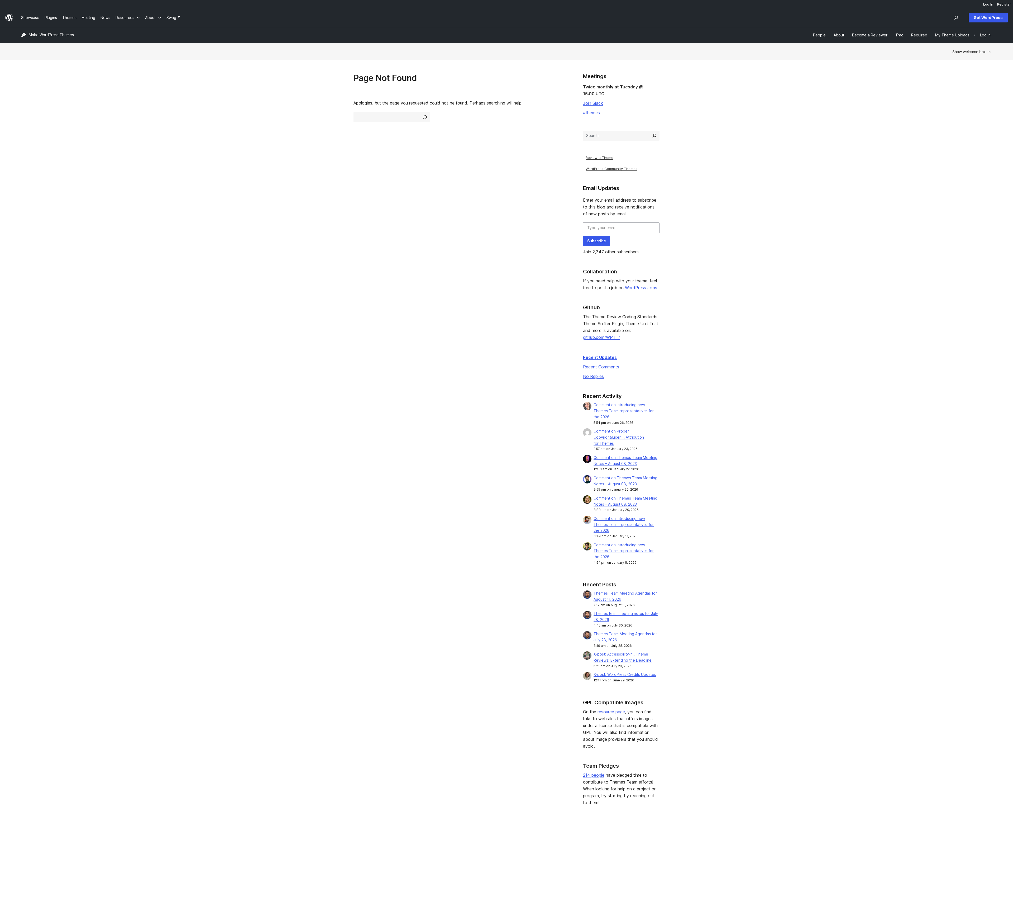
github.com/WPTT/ (601, 337)
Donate (615, 857)
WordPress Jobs (641, 287)
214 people (593, 775)
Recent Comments (601, 366)
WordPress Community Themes (611, 169)
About (26, 840)
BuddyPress (815, 865)
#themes (591, 112)
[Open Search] (956, 17)
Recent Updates (600, 357)
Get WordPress (988, 17)
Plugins (222, 857)
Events (613, 849)
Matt (808, 849)
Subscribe (596, 241)
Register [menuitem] (1004, 4)
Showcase (225, 840)
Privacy (27, 865)
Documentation (425, 849)
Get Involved (618, 840)
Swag (614, 865)
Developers (422, 857)
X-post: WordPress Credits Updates (625, 674)
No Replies (593, 376)
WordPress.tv (425, 865)
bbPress (811, 857)
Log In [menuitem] (988, 4)
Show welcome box (969, 51)
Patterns (223, 865)
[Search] (654, 136)
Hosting (28, 857)
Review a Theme (599, 157)
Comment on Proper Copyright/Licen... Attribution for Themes (619, 437)
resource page (611, 711)
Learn (416, 840)
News (26, 849)
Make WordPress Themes (51, 34)
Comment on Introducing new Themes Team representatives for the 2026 (624, 410)
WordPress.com (818, 840)
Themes (223, 849)
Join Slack (593, 103)
